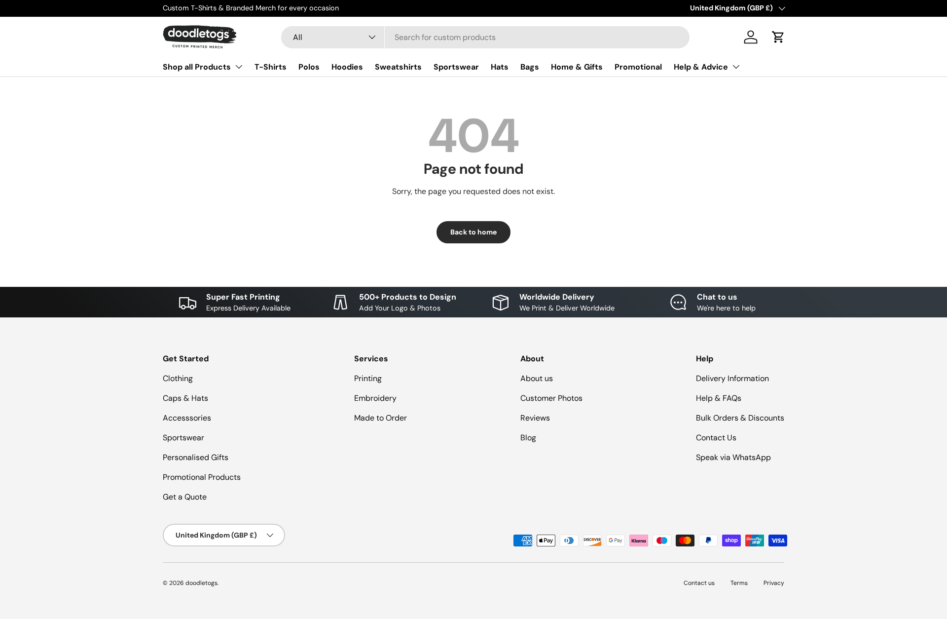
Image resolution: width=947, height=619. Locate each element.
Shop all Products (197, 67)
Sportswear (456, 67)
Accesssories (187, 418)
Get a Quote (185, 497)
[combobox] (485, 37)
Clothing (178, 378)
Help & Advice (701, 67)
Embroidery (375, 398)
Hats (500, 67)
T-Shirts (271, 67)
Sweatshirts (398, 67)
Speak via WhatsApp (733, 457)
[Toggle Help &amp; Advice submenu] (736, 67)
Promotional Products (202, 477)
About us (536, 378)
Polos (309, 67)
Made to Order (380, 418)
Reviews (535, 418)
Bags (529, 67)
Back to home (473, 232)
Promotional (638, 67)
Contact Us (716, 437)
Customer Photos (551, 398)
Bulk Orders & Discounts (740, 418)
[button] (778, 37)
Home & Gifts (577, 67)
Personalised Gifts (195, 457)
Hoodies (347, 67)
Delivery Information (732, 378)
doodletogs (201, 583)
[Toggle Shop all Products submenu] (239, 67)
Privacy (774, 583)
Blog (528, 437)
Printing (368, 378)
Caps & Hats (185, 398)
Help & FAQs (718, 398)
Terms (739, 583)
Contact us (699, 583)
